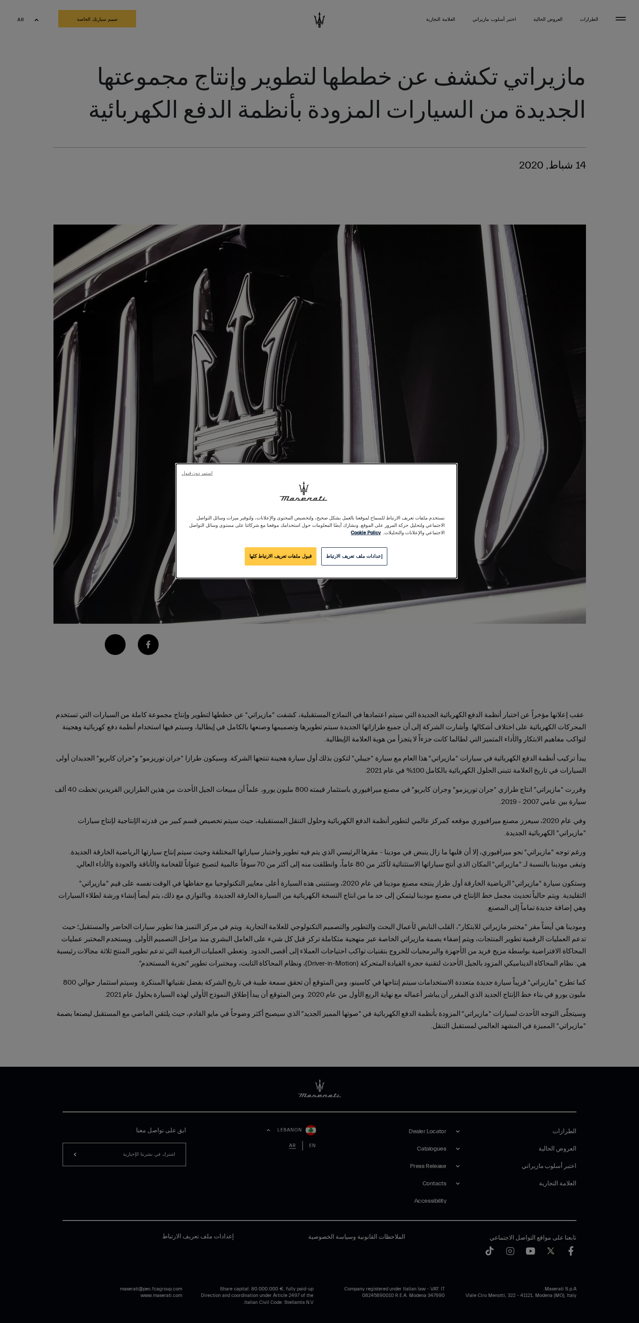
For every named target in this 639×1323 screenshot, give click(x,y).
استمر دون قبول (197, 473)
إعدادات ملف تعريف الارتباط (354, 556)
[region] (316, 521)
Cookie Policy (366, 533)
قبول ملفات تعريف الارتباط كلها (281, 556)
